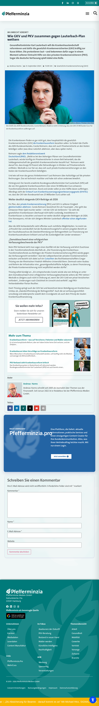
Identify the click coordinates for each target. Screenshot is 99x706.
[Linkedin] (11, 606)
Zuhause (75, 653)
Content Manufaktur (16, 645)
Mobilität (76, 637)
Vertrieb (75, 645)
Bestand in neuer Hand (49, 637)
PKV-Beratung (45, 633)
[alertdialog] (49, 702)
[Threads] (18, 606)
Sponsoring (44, 666)
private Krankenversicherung (33, 204)
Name (10, 522)
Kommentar (13, 491)
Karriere (10, 633)
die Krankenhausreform (43, 143)
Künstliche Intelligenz (48, 645)
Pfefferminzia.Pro (15, 661)
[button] (87, 13)
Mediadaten (12, 637)
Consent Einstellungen (16, 688)
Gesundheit (77, 633)
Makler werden (45, 641)
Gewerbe (76, 641)
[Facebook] (7, 606)
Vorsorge (76, 649)
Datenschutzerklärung (69, 688)
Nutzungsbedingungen (37, 688)
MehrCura (11, 665)
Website (10, 541)
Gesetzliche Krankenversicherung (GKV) (72, 66)
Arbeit (74, 629)
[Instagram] (14, 606)
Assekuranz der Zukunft (49, 629)
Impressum (53, 688)
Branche (75, 658)
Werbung (43, 662)
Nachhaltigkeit (45, 649)
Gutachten (49, 258)
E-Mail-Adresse (14, 531)
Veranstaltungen (46, 670)
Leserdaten (12, 641)
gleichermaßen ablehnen (20, 207)
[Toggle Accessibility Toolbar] (93, 700)
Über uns (11, 629)
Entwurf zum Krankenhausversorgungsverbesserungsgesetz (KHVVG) (57, 191)
